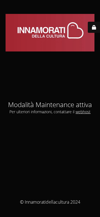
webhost (83, 111)
